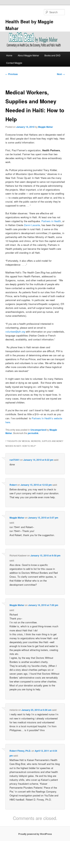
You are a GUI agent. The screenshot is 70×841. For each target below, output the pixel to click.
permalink (33, 433)
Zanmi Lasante (32, 225)
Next (61, 74)
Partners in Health (51, 221)
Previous (11, 74)
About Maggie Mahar (28, 55)
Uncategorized (38, 429)
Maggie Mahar (45, 127)
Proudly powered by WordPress (35, 834)
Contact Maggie (14, 62)
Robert (13, 484)
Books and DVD (52, 55)
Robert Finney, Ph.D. (20, 750)
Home (9, 55)
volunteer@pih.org (15, 331)
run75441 (15, 459)
